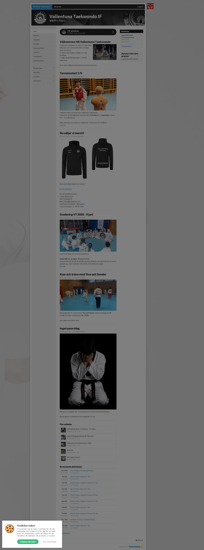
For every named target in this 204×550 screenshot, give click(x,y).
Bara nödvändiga (49, 542)
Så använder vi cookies (45, 536)
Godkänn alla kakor (28, 542)
